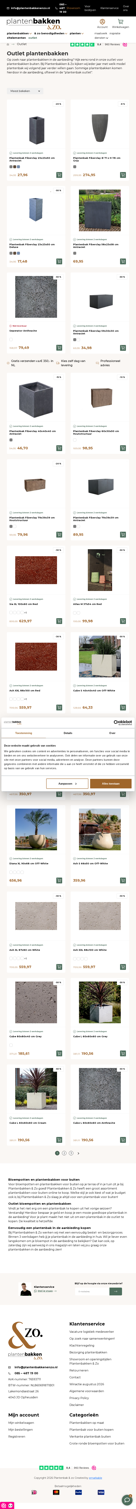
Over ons (126, 8)
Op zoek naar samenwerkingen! (92, 1338)
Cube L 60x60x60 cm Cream (27, 1122)
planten (75, 33)
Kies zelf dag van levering (73, 363)
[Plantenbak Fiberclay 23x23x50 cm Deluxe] (36, 210)
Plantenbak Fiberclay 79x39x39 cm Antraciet (95, 519)
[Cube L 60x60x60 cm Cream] (36, 1088)
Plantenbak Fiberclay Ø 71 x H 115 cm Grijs (96, 159)
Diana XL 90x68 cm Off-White (28, 863)
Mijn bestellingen (20, 1429)
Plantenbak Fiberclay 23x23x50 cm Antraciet (32, 159)
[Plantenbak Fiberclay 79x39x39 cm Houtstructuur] (36, 483)
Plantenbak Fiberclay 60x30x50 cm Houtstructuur (96, 432)
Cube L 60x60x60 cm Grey (90, 1036)
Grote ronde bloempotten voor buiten (96, 1443)
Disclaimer (76, 1405)
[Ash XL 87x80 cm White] (36, 916)
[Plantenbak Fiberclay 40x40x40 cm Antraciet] (36, 397)
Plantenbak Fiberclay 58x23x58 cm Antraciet (95, 246)
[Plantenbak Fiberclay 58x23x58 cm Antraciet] (100, 210)
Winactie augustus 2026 (86, 1384)
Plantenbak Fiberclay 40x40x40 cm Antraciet (32, 432)
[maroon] (22, 872)
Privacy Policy (79, 1398)
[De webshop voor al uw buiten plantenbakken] (8, 44)
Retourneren (78, 1370)
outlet (32, 37)
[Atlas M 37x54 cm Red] (100, 570)
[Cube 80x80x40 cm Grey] (36, 1002)
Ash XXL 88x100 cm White (90, 949)
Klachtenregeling (81, 1345)
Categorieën (84, 1415)
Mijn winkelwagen (21, 1422)
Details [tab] (68, 733)
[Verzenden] (115, 1291)
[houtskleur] (14, 166)
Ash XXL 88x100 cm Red (24, 690)
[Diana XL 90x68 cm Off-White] (36, 829)
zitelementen (17, 37)
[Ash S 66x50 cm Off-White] (100, 829)
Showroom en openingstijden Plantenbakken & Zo (90, 1361)
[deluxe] (18, 166)
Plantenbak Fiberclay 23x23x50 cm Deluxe (32, 246)
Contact (75, 1377)
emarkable (95, 1477)
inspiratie (115, 33)
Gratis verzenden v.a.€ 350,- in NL (32, 363)
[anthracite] (11, 339)
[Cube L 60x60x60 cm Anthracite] (100, 1088)
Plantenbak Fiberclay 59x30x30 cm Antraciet (96, 332)
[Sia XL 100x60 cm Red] (36, 570)
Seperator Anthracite (23, 330)
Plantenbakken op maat (86, 1422)
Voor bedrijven (90, 8)
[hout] (78, 339)
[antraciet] (11, 166)
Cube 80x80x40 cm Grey (25, 1036)
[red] (14, 612)
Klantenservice (109, 8)
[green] (18, 612)
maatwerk (101, 33)
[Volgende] (78, 1153)
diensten (100, 37)
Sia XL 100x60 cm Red (23, 604)
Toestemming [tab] (23, 733)
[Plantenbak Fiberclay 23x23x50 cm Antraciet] (36, 124)
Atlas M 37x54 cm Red (87, 604)
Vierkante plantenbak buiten (90, 1436)
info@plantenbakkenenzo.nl (30, 8)
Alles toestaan (111, 783)
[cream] (22, 612)
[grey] (11, 699)
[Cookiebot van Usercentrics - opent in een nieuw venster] (116, 723)
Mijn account (23, 1415)
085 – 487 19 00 (62, 8)
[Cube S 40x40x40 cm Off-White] (100, 656)
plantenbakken (18, 33)
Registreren (16, 1436)
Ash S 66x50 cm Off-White (90, 863)
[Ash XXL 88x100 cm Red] (36, 656)
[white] (22, 699)
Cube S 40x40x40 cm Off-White (94, 690)
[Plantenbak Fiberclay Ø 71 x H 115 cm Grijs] (100, 124)
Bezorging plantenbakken (88, 1352)
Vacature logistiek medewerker (91, 1331)
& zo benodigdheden (49, 33)
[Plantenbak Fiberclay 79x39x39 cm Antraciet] (100, 483)
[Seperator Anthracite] (36, 296)
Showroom (73, 8)
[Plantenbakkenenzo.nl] (34, 23)
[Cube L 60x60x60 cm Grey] (100, 1002)
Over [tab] (112, 733)
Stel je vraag (45, 1291)
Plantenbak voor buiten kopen (91, 1429)
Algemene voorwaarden (86, 1391)
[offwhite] (14, 872)
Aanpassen (65, 783)
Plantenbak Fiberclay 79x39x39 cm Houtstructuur (32, 519)
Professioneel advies (110, 363)
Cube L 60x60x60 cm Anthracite (94, 1122)
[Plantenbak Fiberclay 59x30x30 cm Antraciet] (100, 296)
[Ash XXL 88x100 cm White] (100, 916)
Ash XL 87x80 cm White (24, 949)
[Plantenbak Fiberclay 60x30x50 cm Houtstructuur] (100, 397)
